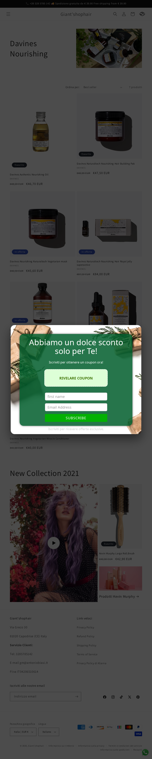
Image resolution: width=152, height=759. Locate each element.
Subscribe (76, 418)
